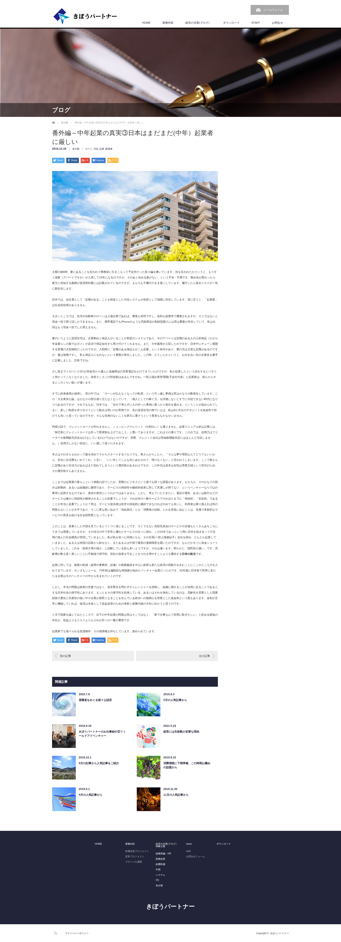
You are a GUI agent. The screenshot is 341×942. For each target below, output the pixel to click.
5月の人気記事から (175, 700)
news (189, 844)
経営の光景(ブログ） (198, 22)
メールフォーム (273, 9)
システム (160, 875)
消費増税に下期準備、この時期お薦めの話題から (186, 765)
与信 (96, 148)
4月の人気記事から (90, 794)
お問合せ (277, 22)
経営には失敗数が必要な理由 (181, 731)
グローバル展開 (133, 862)
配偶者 (108, 148)
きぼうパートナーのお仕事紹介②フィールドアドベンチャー (102, 733)
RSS (55, 932)
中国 (158, 869)
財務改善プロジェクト (137, 851)
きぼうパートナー (170, 906)
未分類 (75, 148)
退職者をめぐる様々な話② (95, 700)
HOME (146, 22)
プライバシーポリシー (77, 933)
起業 (101, 148)
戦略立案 (160, 846)
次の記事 (204, 655)
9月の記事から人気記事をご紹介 (99, 763)
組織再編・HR (163, 853)
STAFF (255, 22)
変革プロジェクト (134, 856)
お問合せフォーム (195, 856)
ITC (157, 880)
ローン (88, 148)
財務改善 (160, 859)
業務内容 (167, 22)
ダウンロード (231, 22)
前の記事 (65, 655)
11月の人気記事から (176, 794)
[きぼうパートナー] (85, 16)
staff (188, 851)
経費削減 (160, 864)
